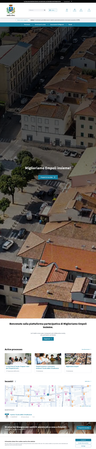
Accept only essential (83, 443)
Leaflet (82, 406)
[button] (47, 393)
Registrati (47, 339)
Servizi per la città (40, 24)
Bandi (70, 24)
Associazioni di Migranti (57, 24)
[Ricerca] (44, 10)
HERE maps (88, 406)
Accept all (83, 440)
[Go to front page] (15, 10)
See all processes (86, 349)
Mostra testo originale (22, 20)
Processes (27, 24)
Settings (83, 446)
